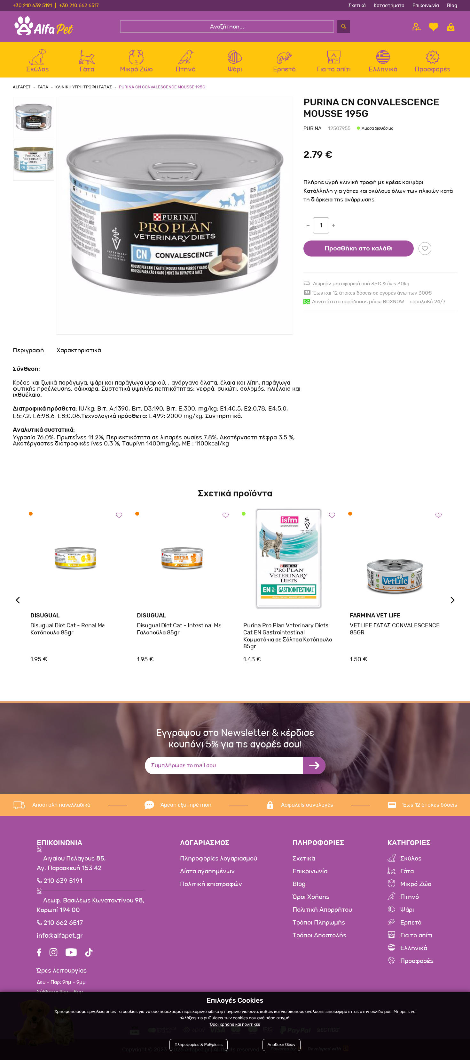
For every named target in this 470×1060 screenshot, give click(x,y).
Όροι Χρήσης (311, 897)
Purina (312, 128)
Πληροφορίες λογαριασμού (218, 858)
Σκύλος (410, 858)
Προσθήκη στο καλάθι (359, 248)
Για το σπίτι (416, 935)
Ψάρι (407, 910)
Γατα (43, 87)
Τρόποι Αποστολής (319, 935)
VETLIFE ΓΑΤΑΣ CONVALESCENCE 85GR (395, 629)
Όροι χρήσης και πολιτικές (235, 1024)
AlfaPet (22, 87)
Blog (452, 5)
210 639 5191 (62, 881)
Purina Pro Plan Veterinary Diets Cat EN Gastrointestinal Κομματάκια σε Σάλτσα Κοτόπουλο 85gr (287, 636)
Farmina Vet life (375, 615)
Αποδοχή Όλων (281, 1044)
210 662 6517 (62, 923)
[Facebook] (39, 953)
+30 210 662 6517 (79, 5)
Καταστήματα (389, 5)
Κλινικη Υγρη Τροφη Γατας (83, 87)
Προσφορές (416, 961)
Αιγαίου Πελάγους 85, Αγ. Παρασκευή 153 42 (71, 863)
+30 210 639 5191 (32, 5)
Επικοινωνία (425, 5)
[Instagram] (53, 953)
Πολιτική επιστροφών (211, 884)
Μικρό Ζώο (415, 884)
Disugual (44, 615)
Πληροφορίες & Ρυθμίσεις (199, 1044)
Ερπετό (410, 922)
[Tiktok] (89, 953)
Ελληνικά (413, 948)
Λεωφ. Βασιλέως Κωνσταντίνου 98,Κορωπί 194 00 (91, 905)
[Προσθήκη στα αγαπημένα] (425, 248)
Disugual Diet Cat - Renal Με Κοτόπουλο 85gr (67, 629)
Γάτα (407, 871)
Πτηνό (409, 897)
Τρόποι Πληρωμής (319, 922)
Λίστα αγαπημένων (207, 871)
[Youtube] (71, 953)
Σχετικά (357, 5)
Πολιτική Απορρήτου (322, 910)
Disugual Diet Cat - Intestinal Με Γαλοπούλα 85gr (179, 629)
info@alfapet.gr (60, 936)
